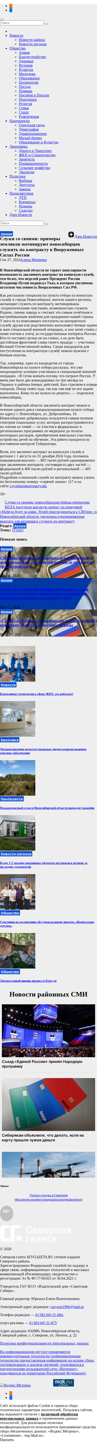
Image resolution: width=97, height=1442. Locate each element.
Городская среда (32, 125)
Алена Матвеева (33, 260)
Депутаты (27, 185)
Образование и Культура (38, 142)
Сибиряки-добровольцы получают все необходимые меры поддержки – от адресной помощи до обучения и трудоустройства (46, 562)
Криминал (27, 202)
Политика (17, 176)
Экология (26, 172)
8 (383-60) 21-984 (49, 1315)
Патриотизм (28, 82)
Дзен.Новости (20, 215)
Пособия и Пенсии (34, 95)
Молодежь (27, 74)
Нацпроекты (19, 121)
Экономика (18, 146)
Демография (29, 129)
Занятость (27, 159)
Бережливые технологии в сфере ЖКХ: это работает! (36, 694)
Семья (24, 108)
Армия (24, 53)
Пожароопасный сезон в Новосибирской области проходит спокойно (47, 808)
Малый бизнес (30, 138)
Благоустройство (32, 57)
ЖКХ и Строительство (37, 155)
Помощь (25, 91)
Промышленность (33, 163)
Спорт (24, 112)
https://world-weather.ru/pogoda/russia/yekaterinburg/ (48, 1199)
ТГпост (18, 530)
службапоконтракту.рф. (28, 486)
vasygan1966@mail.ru (67, 1307)
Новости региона (33, 44)
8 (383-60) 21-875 (43, 1323)
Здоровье (26, 61)
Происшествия (21, 193)
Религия (25, 104)
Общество (17, 48)
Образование (29, 78)
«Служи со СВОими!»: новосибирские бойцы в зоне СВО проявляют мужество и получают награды (48, 623)
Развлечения (29, 117)
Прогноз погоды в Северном (49, 1195)
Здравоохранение (33, 134)
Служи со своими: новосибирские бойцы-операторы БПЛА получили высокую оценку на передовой (47, 504)
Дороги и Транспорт (35, 151)
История (25, 65)
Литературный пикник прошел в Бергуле (28, 981)
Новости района (32, 40)
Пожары (25, 206)
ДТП (23, 198)
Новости (16, 35)
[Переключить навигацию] (2, 19)
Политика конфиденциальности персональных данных (44, 1343)
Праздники (28, 99)
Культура (26, 70)
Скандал (25, 210)
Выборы (25, 181)
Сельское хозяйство (34, 168)
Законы (25, 189)
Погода (25, 87)
